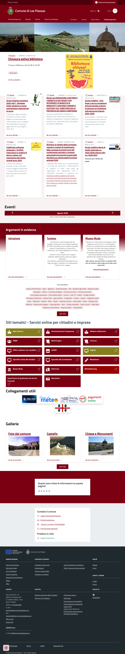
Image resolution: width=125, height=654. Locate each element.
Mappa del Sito (58, 646)
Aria (70, 289)
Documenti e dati (11, 568)
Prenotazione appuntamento (73, 611)
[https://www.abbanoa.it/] (69, 399)
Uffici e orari (9, 619)
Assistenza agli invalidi (79, 289)
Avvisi (94, 568)
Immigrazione (68, 298)
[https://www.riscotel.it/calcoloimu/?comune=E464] (29, 399)
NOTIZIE (13, 56)
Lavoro (29, 301)
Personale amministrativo (14, 577)
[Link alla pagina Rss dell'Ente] (94, 595)
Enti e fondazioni (11, 571)
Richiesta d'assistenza (71, 614)
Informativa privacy (70, 595)
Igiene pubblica (58, 298)
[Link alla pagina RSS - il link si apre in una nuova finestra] (98, 11)
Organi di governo (11, 574)
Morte (50, 301)
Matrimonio (36, 301)
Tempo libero (95, 304)
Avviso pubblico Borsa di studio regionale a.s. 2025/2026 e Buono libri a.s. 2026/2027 (95, 151)
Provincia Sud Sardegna (42, 598)
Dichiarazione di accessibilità (73, 601)
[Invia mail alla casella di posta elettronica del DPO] (20, 633)
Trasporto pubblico (66, 307)
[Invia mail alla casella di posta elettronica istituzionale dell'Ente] (17, 610)
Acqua (44, 289)
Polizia (85, 301)
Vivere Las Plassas (51, 19)
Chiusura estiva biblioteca (25, 59)
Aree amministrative (12, 565)
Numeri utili (9, 622)
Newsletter (96, 597)
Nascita (55, 301)
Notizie (95, 565)
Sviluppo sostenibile (73, 304)
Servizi (37, 19)
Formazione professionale (33, 298)
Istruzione (74, 19)
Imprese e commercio (42, 574)
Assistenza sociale (93, 289)
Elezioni (79, 295)
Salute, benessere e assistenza (74, 565)
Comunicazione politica (55, 295)
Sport (63, 304)
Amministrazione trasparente (73, 604)
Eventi (95, 584)
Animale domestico (61, 289)
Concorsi (65, 295)
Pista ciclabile (77, 301)
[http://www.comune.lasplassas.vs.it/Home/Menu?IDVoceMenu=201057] (62, 408)
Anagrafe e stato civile (42, 565)
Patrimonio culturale (65, 301)
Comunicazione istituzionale (38, 295)
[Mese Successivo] (112, 213)
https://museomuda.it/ (101, 269)
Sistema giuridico (55, 304)
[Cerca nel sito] (114, 11)
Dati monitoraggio (11, 646)
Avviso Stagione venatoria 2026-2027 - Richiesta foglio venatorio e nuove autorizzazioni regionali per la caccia (17, 105)
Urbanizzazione (77, 307)
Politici (8, 580)
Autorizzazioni (39, 568)
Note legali (67, 598)
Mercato (44, 301)
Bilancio (44, 292)
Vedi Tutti (62, 314)
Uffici (7, 584)
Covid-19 (73, 295)
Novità (27, 19)
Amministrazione (14, 19)
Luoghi (95, 581)
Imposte (76, 298)
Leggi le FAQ (68, 606)
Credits (42, 646)
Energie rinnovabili (89, 295)
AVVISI (11, 142)
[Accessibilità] (6, 647)
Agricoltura (51, 289)
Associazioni (37, 292)
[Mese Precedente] (12, 213)
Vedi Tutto (62, 466)
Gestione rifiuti (47, 298)
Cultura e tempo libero (42, 571)
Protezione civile (93, 301)
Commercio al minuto (70, 292)
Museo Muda (95, 19)
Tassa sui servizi (85, 304)
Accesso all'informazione (33, 289)
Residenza (29, 304)
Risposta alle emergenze (41, 304)
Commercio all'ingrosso (55, 292)
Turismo (83, 19)
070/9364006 (16, 605)
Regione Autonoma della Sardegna (46, 595)
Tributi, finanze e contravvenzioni (74, 568)
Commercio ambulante (84, 292)
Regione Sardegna (13, 2)
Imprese (82, 298)
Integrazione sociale (93, 298)
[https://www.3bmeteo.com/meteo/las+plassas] (48, 399)
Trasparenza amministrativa (51, 307)
